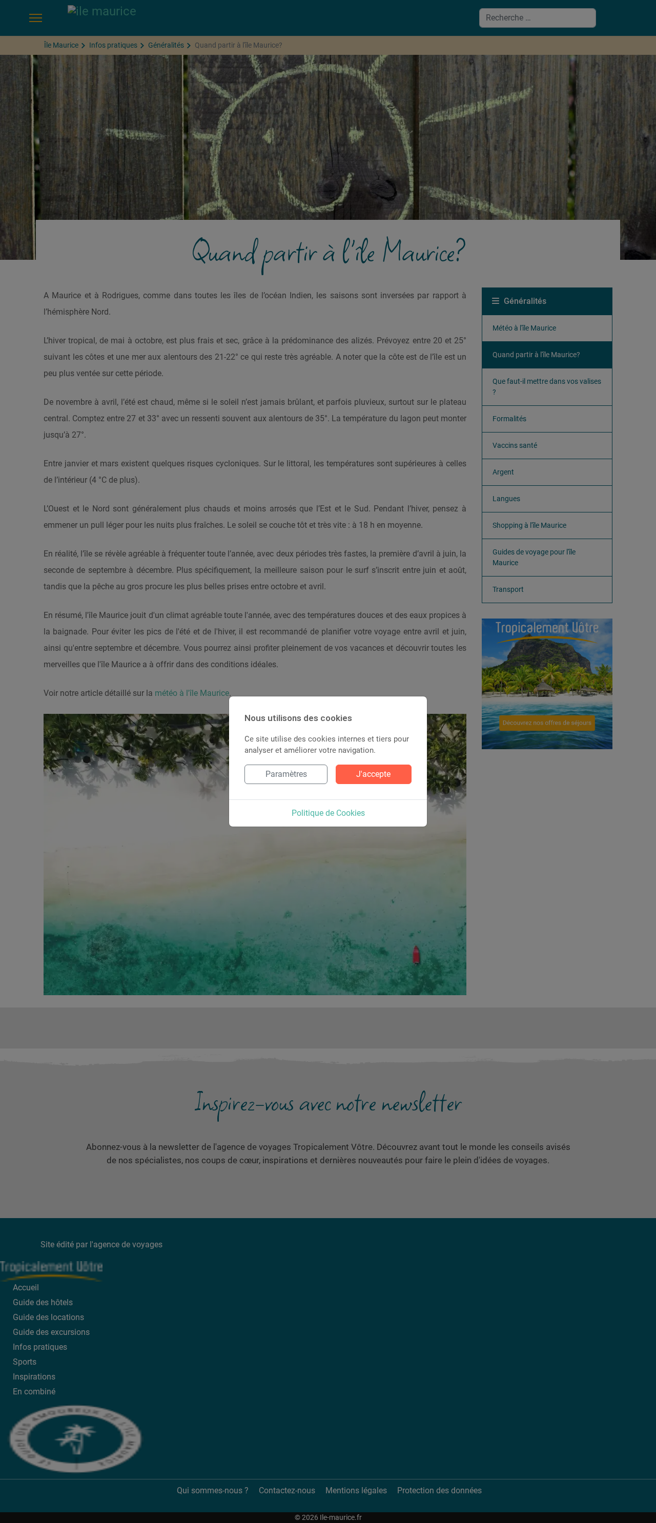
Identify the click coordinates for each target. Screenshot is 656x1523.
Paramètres (286, 774)
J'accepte (373, 774)
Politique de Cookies (328, 813)
